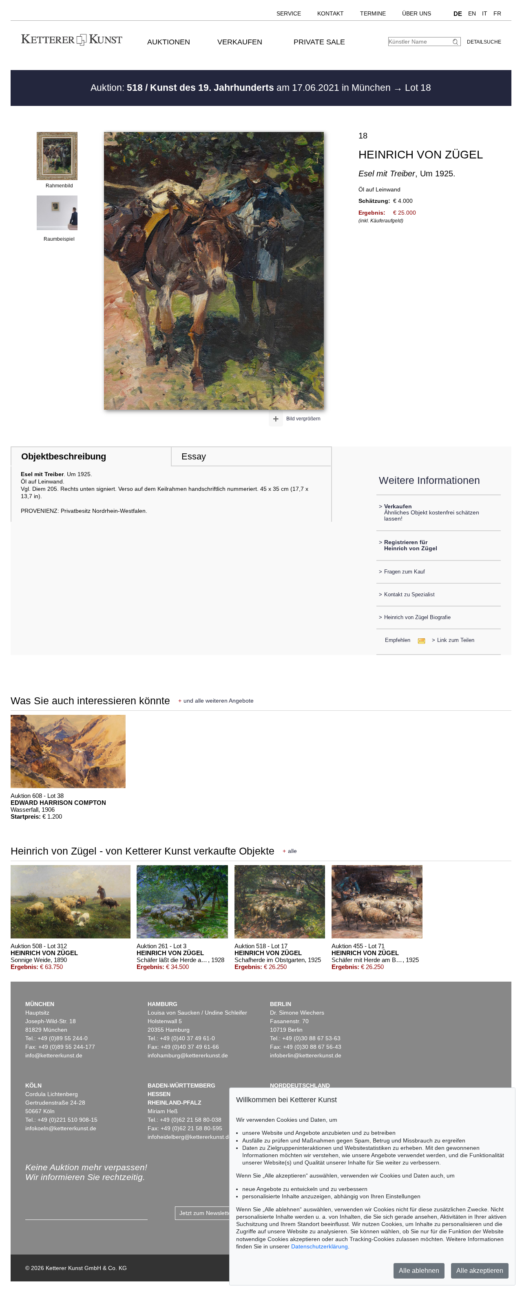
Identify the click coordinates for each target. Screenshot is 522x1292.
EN (472, 13)
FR (497, 13)
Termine (373, 13)
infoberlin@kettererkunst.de (305, 1055)
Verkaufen (239, 42)
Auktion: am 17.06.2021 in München (242, 87)
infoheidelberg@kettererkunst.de (190, 1137)
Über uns (416, 13)
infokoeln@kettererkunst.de (60, 1128)
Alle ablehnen (419, 1270)
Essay (193, 456)
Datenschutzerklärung (319, 1246)
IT (484, 13)
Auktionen (168, 42)
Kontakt (330, 13)
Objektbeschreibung (63, 456)
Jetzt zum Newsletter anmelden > (222, 1213)
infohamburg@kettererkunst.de (188, 1055)
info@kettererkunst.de (53, 1055)
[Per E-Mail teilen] (419, 640)
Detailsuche (484, 42)
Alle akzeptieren (479, 1270)
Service (288, 13)
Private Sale (319, 42)
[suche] (456, 42)
